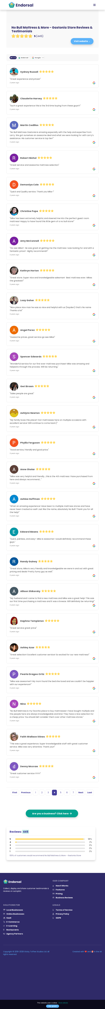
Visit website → (82, 41)
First (14, 792)
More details (63, 1003)
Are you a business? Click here (51, 813)
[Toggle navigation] (94, 5)
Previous (25, 792)
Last (89, 792)
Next (80, 792)
